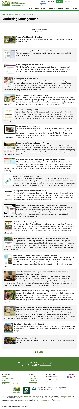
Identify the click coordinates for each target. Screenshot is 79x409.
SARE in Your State (71, 8)
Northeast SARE (33, 380)
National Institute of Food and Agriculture (42, 397)
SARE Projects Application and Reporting (12, 384)
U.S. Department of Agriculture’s (25, 397)
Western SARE (32, 384)
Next (41, 31)
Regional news (5, 382)
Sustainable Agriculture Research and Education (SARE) (27, 396)
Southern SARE (33, 382)
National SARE (32, 376)
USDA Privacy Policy (42, 400)
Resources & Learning (56, 8)
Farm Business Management (13, 14)
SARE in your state (6, 380)
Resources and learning (8, 378)
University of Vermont (23, 400)
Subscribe (45, 364)
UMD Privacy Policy (55, 400)
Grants (30, 8)
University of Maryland (65, 396)
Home (3, 14)
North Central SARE (34, 378)
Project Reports (41, 8)
